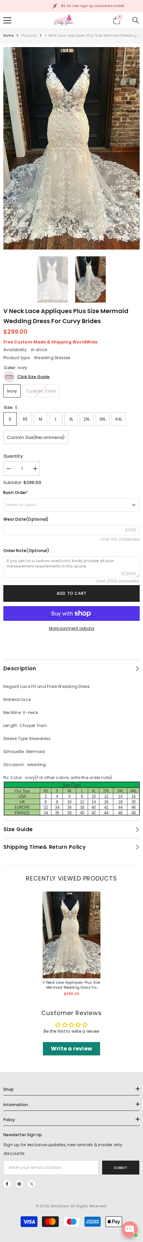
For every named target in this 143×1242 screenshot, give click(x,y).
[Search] (136, 20)
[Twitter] (31, 1184)
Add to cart (71, 593)
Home (8, 35)
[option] (71, 148)
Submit (121, 1168)
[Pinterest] (19, 1184)
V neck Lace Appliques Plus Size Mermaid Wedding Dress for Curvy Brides (71, 985)
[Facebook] (7, 1184)
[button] (26, 377)
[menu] (7, 20)
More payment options (71, 628)
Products (29, 35)
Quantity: (13, 456)
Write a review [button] (71, 1048)
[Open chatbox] (130, 1229)
